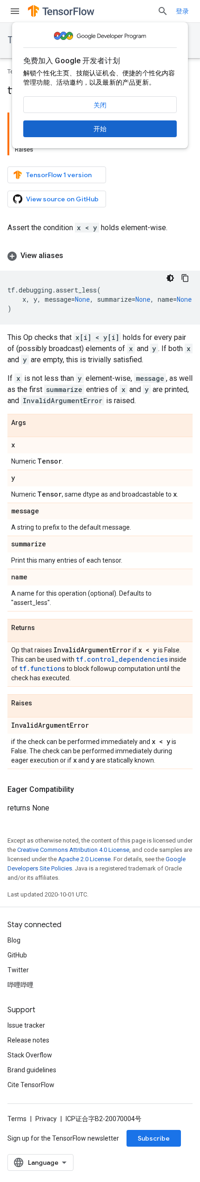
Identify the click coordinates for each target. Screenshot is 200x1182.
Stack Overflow (29, 1055)
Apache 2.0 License (84, 859)
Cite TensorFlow (30, 1085)
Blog (13, 940)
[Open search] (162, 11)
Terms (17, 1118)
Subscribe (154, 1138)
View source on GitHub (62, 199)
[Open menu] (15, 11)
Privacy (46, 1118)
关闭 (100, 105)
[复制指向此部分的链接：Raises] (41, 703)
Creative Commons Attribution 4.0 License (73, 849)
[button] (100, 255)
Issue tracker (26, 1025)
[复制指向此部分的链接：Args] (35, 423)
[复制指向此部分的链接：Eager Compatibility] (83, 789)
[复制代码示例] (185, 278)
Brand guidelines (31, 1070)
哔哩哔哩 (20, 985)
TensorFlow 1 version (59, 175)
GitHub (17, 955)
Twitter (18, 970)
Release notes (28, 1040)
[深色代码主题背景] (170, 278)
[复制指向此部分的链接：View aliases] (72, 255)
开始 (100, 129)
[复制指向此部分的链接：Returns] (44, 628)
